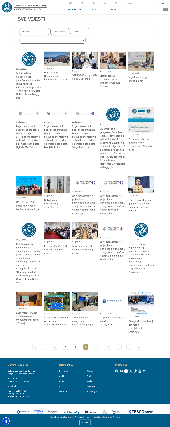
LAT (162, 3)
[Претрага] (148, 3)
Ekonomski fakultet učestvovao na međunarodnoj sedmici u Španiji (28, 318)
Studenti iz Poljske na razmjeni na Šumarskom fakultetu (56, 321)
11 (108, 347)
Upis (113, 9)
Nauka (60, 381)
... (55, 347)
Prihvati (85, 422)
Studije (96, 9)
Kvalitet (88, 381)
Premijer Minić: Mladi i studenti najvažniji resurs (56, 249)
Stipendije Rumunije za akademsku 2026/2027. (112, 321)
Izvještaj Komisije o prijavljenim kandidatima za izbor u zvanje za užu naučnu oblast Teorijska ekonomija (112, 204)
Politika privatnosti (60, 391)
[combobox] (52, 40)
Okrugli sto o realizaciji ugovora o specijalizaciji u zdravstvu (140, 326)
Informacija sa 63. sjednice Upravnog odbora (82, 249)
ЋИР (157, 3)
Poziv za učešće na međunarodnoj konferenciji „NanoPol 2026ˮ (140, 144)
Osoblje (88, 376)
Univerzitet (74, 9)
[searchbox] (24, 40)
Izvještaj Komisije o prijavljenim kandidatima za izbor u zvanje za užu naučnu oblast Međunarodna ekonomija (84, 204)
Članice (88, 371)
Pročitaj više (115, 417)
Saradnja (88, 386)
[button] (6, 421)
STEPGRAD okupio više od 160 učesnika (85, 76)
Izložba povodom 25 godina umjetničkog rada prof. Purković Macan (139, 205)
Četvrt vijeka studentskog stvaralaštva (51, 203)
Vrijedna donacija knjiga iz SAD (137, 78)
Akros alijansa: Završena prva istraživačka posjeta (83, 321)
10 (96, 347)
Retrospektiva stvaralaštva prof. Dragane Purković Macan (110, 81)
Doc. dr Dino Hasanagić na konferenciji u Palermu (56, 76)
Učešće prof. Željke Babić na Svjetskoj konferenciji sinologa (27, 205)
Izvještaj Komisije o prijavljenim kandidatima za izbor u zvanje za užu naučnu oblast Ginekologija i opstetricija (112, 250)
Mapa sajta (88, 391)
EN (167, 3)
